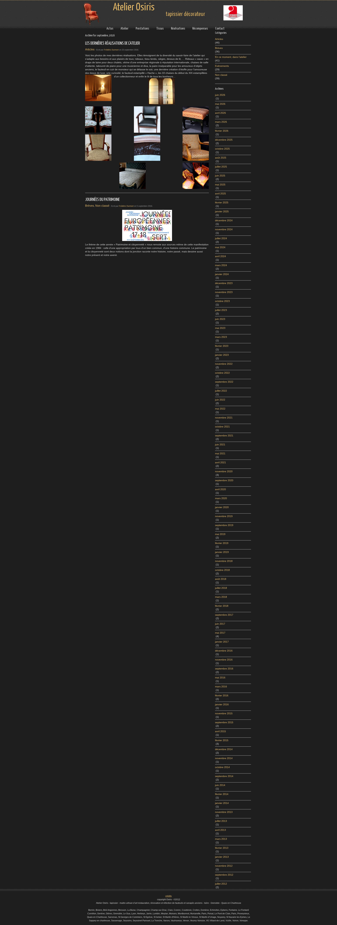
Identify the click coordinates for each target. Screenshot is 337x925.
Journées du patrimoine (102, 200)
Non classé (102, 205)
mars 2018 (221, 596)
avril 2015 (220, 731)
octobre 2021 (222, 426)
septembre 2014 (224, 776)
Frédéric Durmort (111, 50)
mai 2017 (220, 632)
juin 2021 (220, 444)
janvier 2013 (222, 856)
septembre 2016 (224, 668)
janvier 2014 (222, 803)
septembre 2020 (224, 480)
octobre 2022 (222, 372)
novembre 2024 (224, 229)
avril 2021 (220, 462)
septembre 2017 (224, 614)
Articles (89, 49)
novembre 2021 (224, 417)
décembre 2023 (224, 283)
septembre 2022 (224, 381)
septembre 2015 (224, 722)
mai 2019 (220, 534)
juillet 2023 (221, 310)
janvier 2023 (222, 354)
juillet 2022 (221, 390)
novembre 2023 (224, 292)
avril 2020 (220, 489)
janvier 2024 (222, 274)
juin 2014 (220, 785)
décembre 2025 (224, 139)
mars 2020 (221, 498)
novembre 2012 (224, 865)
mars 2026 (221, 121)
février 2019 (221, 543)
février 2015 (221, 740)
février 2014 (221, 794)
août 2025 (220, 157)
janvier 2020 (222, 507)
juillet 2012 (221, 883)
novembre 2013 (224, 812)
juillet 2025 (221, 166)
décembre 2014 (224, 749)
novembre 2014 (224, 758)
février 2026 (221, 130)
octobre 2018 (222, 570)
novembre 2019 (224, 516)
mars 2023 (221, 337)
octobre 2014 (222, 767)
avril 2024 (220, 256)
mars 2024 (221, 265)
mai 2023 (220, 328)
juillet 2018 (221, 587)
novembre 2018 (224, 561)
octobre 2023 (222, 301)
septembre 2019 (224, 525)
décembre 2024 (224, 220)
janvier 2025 (222, 211)
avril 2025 (220, 193)
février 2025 (221, 202)
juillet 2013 (221, 821)
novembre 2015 (224, 713)
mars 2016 (221, 686)
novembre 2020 (224, 471)
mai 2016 (220, 677)
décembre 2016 (224, 650)
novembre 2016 (224, 659)
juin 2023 (220, 319)
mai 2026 (220, 103)
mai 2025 (220, 184)
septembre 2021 (224, 435)
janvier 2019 (222, 552)
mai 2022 (220, 408)
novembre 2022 (224, 363)
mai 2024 (220, 247)
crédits (168, 896)
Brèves (89, 205)
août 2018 (220, 579)
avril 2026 (220, 112)
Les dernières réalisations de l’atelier (112, 43)
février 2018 (221, 605)
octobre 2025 (222, 148)
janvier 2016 (222, 704)
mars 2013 (221, 838)
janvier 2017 (222, 641)
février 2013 (221, 847)
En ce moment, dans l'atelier (231, 57)
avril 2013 (220, 830)
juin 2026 (220, 95)
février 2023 (221, 345)
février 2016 (221, 695)
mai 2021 (220, 453)
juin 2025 (220, 175)
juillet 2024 (221, 238)
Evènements (222, 66)
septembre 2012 (224, 874)
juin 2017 (220, 623)
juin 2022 (220, 399)
